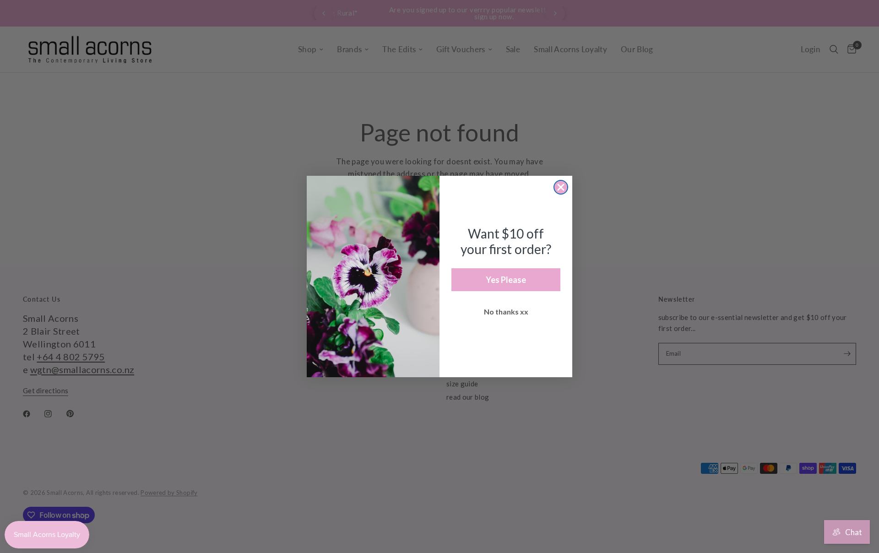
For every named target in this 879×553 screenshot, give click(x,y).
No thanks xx (506, 311)
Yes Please (506, 280)
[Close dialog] (561, 187)
